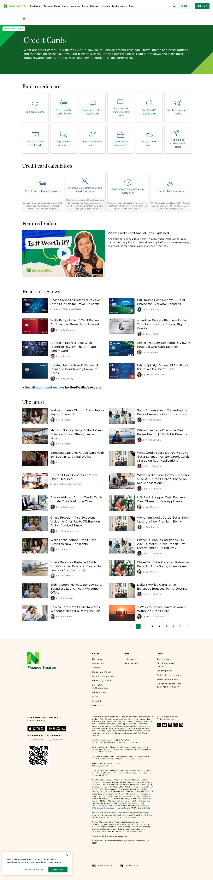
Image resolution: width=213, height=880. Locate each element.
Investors (97, 705)
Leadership (98, 663)
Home (57, 6)
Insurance (75, 6)
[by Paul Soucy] (52, 356)
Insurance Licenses (135, 759)
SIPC (151, 798)
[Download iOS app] (36, 729)
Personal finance (90, 6)
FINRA (145, 798)
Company (97, 659)
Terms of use (163, 659)
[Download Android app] (56, 729)
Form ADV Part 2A (136, 803)
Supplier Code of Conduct (165, 665)
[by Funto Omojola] (52, 330)
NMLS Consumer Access (102, 742)
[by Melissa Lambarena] (139, 374)
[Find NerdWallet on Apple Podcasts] (175, 726)
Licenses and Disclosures (127, 742)
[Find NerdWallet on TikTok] (181, 726)
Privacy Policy (98, 805)
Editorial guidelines (102, 680)
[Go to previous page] (131, 626)
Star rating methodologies (100, 686)
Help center (130, 659)
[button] (63, 253)
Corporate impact (101, 672)
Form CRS (122, 803)
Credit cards (36, 6)
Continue (58, 869)
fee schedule (120, 808)
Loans (65, 6)
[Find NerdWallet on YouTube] (164, 726)
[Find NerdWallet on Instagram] (170, 726)
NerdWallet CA (131, 866)
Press (95, 697)
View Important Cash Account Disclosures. (119, 817)
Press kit (96, 701)
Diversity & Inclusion (103, 676)
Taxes (132, 6)
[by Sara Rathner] (139, 309)
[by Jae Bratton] (139, 352)
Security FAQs (132, 663)
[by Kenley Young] (52, 378)
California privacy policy (170, 675)
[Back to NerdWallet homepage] (24, 18)
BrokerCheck (143, 808)
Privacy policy (164, 671)
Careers (96, 667)
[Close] (67, 855)
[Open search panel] (174, 6)
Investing (105, 6)
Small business (119, 6)
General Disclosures (105, 808)
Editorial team (99, 692)
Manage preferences (33, 869)
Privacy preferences (167, 679)
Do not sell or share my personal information (169, 685)
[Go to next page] (187, 626)
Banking (48, 6)
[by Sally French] (139, 333)
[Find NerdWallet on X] (159, 726)
